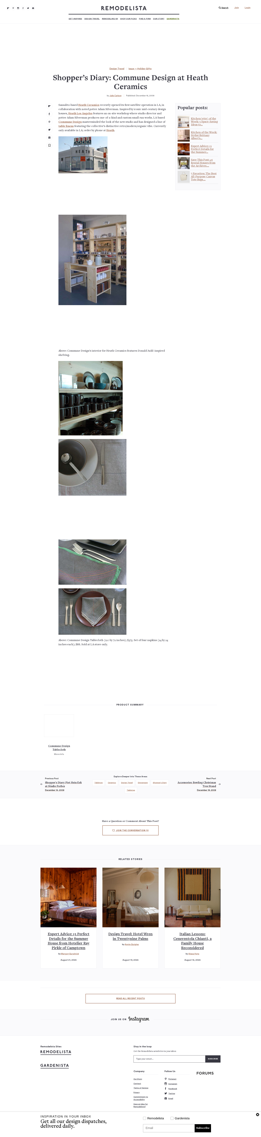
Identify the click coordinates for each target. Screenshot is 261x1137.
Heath (110, 130)
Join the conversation (132, 830)
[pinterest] (49, 122)
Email (170, 1098)
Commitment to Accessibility (141, 1098)
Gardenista (173, 19)
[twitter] (49, 130)
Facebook (172, 1089)
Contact (137, 1083)
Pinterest (172, 1079)
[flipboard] (49, 106)
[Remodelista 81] (18, 8)
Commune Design (70, 122)
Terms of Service (141, 1088)
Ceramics (112, 783)
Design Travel (92, 19)
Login (247, 8)
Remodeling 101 (110, 19)
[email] (49, 138)
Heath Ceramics (88, 105)
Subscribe (202, 1128)
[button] (222, 7)
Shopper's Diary (160, 783)
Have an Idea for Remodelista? (141, 1105)
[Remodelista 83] (28, 8)
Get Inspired (75, 19)
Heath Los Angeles (80, 113)
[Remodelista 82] (23, 8)
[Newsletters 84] (33, 8)
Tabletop (98, 783)
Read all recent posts (130, 998)
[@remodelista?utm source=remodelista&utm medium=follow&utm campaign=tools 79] (8, 8)
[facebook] (49, 114)
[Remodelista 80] (13, 8)
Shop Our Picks (128, 19)
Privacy (137, 1092)
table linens (66, 126)
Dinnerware (143, 783)
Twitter (171, 1093)
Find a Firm (145, 19)
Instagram (172, 1084)
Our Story (158, 19)
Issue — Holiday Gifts (140, 69)
